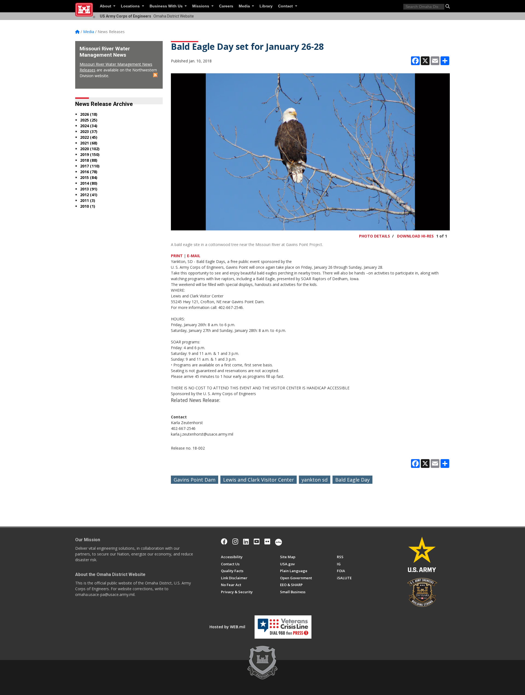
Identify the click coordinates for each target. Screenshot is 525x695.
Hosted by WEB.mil (227, 626)
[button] (447, 6)
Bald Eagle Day (352, 479)
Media (245, 6)
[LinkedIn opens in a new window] (246, 541)
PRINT (177, 255)
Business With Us (167, 6)
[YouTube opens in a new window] (256, 541)
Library (266, 6)
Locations (131, 6)
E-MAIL (193, 255)
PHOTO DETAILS (374, 236)
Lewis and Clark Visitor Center (258, 479)
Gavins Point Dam (194, 479)
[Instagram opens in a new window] (235, 541)
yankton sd (315, 479)
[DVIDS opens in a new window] (278, 541)
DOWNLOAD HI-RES (415, 236)
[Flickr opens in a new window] (267, 541)
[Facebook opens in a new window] (224, 541)
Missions (201, 6)
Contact (286, 6)
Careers (226, 6)
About (106, 6)
